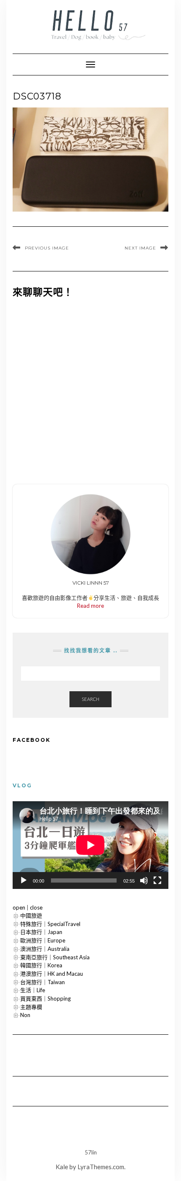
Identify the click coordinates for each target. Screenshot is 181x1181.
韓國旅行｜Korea (41, 965)
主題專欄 (31, 1007)
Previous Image (47, 248)
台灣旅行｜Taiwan (42, 982)
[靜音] (144, 880)
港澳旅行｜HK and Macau (51, 973)
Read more (90, 605)
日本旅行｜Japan (41, 932)
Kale (62, 1166)
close (36, 907)
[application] (90, 845)
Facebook (32, 740)
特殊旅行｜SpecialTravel (50, 924)
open (19, 907)
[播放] (23, 880)
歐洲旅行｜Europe (42, 940)
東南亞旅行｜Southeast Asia (55, 957)
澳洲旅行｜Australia (44, 948)
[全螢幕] (157, 880)
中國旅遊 (31, 915)
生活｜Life (32, 990)
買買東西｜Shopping (45, 998)
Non (25, 1015)
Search (90, 699)
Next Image (140, 248)
